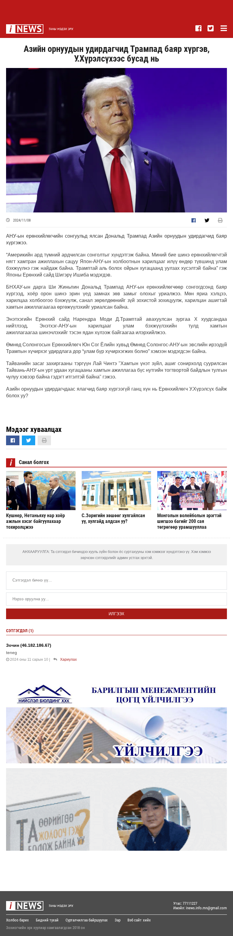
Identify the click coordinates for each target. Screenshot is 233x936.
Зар (117, 920)
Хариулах (68, 659)
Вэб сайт (134, 920)
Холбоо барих (17, 920)
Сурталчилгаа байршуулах (87, 920)
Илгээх (116, 614)
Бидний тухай (47, 920)
